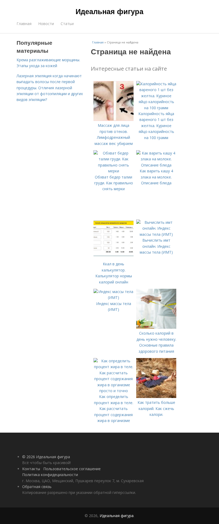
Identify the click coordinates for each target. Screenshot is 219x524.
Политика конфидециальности (50, 474)
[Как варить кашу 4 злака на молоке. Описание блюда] (156, 165)
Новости (46, 23)
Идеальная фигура (109, 11)
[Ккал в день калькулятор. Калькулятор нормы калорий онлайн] (113, 258)
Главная (24, 23)
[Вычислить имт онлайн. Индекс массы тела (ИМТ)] (156, 234)
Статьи (67, 23)
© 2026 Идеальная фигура (46, 456)
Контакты (31, 468)
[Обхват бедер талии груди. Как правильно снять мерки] (113, 170)
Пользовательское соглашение (72, 468)
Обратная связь (37, 486)
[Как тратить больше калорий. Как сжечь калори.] (156, 396)
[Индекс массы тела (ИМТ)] (113, 297)
